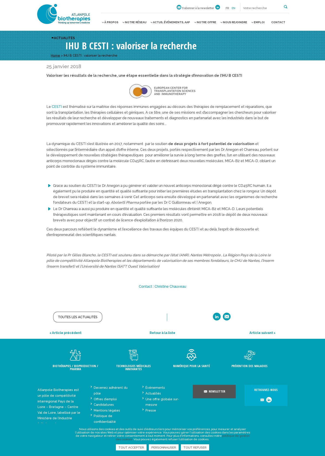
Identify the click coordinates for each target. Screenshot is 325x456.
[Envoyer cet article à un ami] (226, 318)
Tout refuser (195, 447)
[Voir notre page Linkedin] (218, 8)
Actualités (64, 38)
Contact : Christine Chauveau (162, 286)
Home (55, 55)
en (233, 8)
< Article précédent (66, 333)
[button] (285, 6)
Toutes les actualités (78, 317)
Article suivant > (262, 333)
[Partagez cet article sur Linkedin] (216, 318)
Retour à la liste (162, 333)
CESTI (57, 107)
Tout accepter (131, 447)
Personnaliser (163, 447)
